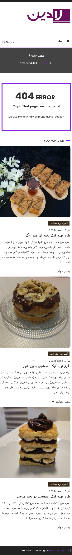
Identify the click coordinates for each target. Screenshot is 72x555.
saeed (59, 230)
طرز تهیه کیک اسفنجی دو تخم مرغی (43, 496)
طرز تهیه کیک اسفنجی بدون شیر (46, 366)
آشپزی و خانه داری (59, 223)
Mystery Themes (59, 550)
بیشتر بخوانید (62, 271)
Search (11, 42)
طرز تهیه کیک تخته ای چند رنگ (48, 235)
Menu (61, 41)
